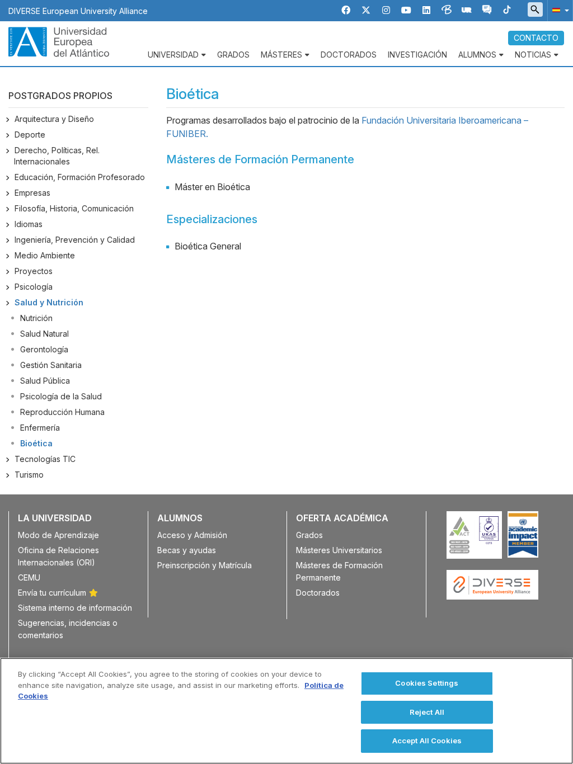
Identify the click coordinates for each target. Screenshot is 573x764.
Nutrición (36, 318)
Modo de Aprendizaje (58, 535)
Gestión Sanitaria (51, 365)
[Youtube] (406, 10)
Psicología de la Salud (61, 396)
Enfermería (40, 427)
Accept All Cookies (427, 740)
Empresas (32, 192)
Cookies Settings (426, 682)
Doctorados (349, 54)
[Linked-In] (426, 10)
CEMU (29, 577)
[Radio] (467, 10)
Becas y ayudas (186, 550)
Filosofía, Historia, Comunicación (74, 208)
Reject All (427, 712)
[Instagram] (386, 10)
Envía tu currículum (52, 592)
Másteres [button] (281, 54)
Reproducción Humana (62, 412)
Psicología (34, 286)
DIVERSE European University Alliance (78, 11)
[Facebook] (345, 10)
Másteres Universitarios (339, 550)
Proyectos (34, 271)
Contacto (536, 38)
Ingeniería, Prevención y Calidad (75, 239)
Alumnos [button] (477, 54)
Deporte (30, 134)
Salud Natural (44, 333)
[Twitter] (365, 10)
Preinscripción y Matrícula (204, 565)
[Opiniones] (487, 10)
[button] (558, 10)
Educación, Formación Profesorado (80, 177)
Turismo (29, 474)
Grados (233, 54)
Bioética (36, 443)
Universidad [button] (173, 54)
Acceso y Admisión (192, 535)
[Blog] (447, 10)
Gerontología (44, 349)
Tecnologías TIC (45, 459)
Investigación (417, 54)
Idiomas (29, 224)
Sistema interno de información (75, 607)
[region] (286, 711)
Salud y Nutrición (49, 302)
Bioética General (208, 246)
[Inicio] (58, 40)
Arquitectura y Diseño (54, 119)
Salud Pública (45, 380)
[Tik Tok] (507, 10)
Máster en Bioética (212, 186)
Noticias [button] (533, 54)
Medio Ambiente (45, 255)
